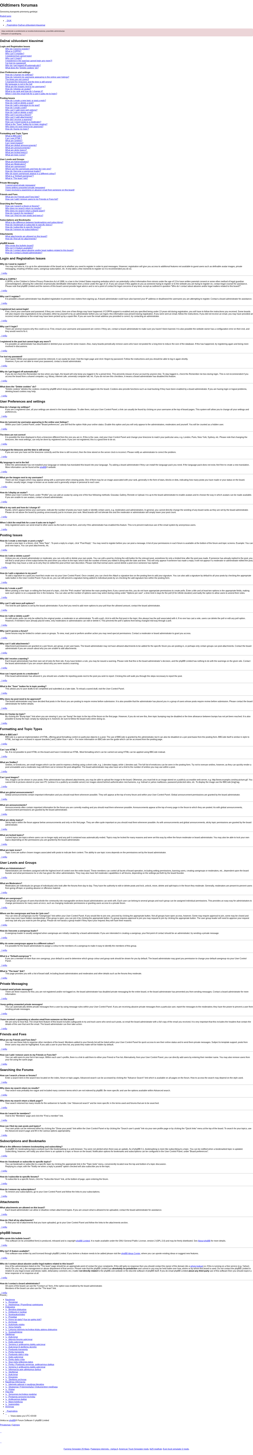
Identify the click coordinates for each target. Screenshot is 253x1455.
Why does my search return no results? (23, 208)
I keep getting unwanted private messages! (25, 187)
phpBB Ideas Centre (130, 1253)
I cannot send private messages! (20, 185)
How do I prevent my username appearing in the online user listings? (37, 77)
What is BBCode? (13, 136)
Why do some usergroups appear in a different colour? (30, 173)
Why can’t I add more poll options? (21, 110)
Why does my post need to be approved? (24, 127)
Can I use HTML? (13, 138)
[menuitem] (8, 21)
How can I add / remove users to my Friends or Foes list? (31, 199)
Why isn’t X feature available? (19, 248)
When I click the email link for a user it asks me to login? (31, 94)
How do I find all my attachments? (21, 239)
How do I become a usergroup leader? (23, 171)
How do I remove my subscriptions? (21, 229)
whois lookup (196, 1266)
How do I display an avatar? (18, 89)
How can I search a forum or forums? (22, 206)
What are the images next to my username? (25, 86)
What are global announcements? (21, 145)
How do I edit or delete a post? (19, 103)
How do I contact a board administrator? (23, 253)
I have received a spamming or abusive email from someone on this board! (39, 190)
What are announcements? (17, 148)
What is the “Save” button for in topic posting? (26, 124)
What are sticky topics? (16, 150)
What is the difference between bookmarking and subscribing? (34, 222)
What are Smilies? (13, 141)
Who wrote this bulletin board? (19, 245)
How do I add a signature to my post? (22, 105)
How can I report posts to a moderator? (23, 122)
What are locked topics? (16, 152)
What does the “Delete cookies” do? (22, 68)
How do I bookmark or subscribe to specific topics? (28, 225)
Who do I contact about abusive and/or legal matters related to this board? (39, 250)
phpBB (43, 467)
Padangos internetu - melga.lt (104, 1449)
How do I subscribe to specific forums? (23, 227)
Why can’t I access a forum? (18, 115)
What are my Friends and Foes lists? (22, 197)
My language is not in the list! (18, 84)
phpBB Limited (83, 1241)
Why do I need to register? (17, 49)
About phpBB (204, 1241)
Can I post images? (14, 143)
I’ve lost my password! (15, 63)
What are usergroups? (15, 166)
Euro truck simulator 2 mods (176, 1449)
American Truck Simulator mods (134, 1449)
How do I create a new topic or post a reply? (25, 100)
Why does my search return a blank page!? (25, 211)
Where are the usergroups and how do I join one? (28, 169)
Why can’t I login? (13, 58)
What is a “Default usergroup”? (19, 176)
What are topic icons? (15, 155)
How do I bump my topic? (17, 129)
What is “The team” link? (16, 178)
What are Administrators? (17, 162)
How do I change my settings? (19, 75)
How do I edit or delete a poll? (19, 112)
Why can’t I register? (14, 53)
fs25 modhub (156, 1449)
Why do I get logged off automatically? (23, 65)
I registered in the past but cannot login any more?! (28, 61)
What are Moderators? (15, 164)
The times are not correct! (17, 79)
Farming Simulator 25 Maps (76, 1449)
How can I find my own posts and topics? (24, 215)
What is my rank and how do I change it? (24, 91)
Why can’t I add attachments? (19, 117)
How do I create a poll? (16, 108)
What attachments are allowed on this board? (26, 236)
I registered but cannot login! (18, 56)
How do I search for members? (19, 213)
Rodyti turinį (5, 16)
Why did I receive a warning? (18, 119)
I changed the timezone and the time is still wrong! (28, 82)
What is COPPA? (13, 51)
